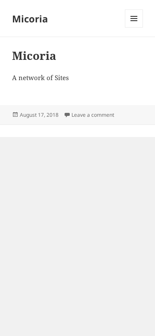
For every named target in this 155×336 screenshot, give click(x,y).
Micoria (30, 18)
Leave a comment (92, 114)
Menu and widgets (134, 27)
